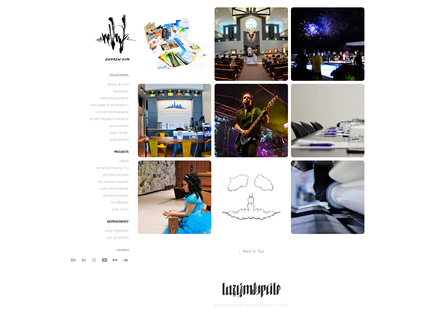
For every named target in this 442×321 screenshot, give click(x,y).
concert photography (112, 111)
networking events (114, 97)
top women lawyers (113, 181)
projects (121, 152)
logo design (119, 132)
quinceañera (119, 125)
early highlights (117, 230)
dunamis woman (116, 195)
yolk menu (120, 209)
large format (119, 139)
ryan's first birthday (114, 188)
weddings (121, 90)
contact (122, 249)
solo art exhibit (117, 237)
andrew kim (117, 59)
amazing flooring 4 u (113, 167)
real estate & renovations (109, 104)
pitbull (124, 160)
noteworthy (118, 222)
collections (119, 75)
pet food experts (116, 174)
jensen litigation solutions (109, 118)
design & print (118, 84)
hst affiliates (120, 202)
